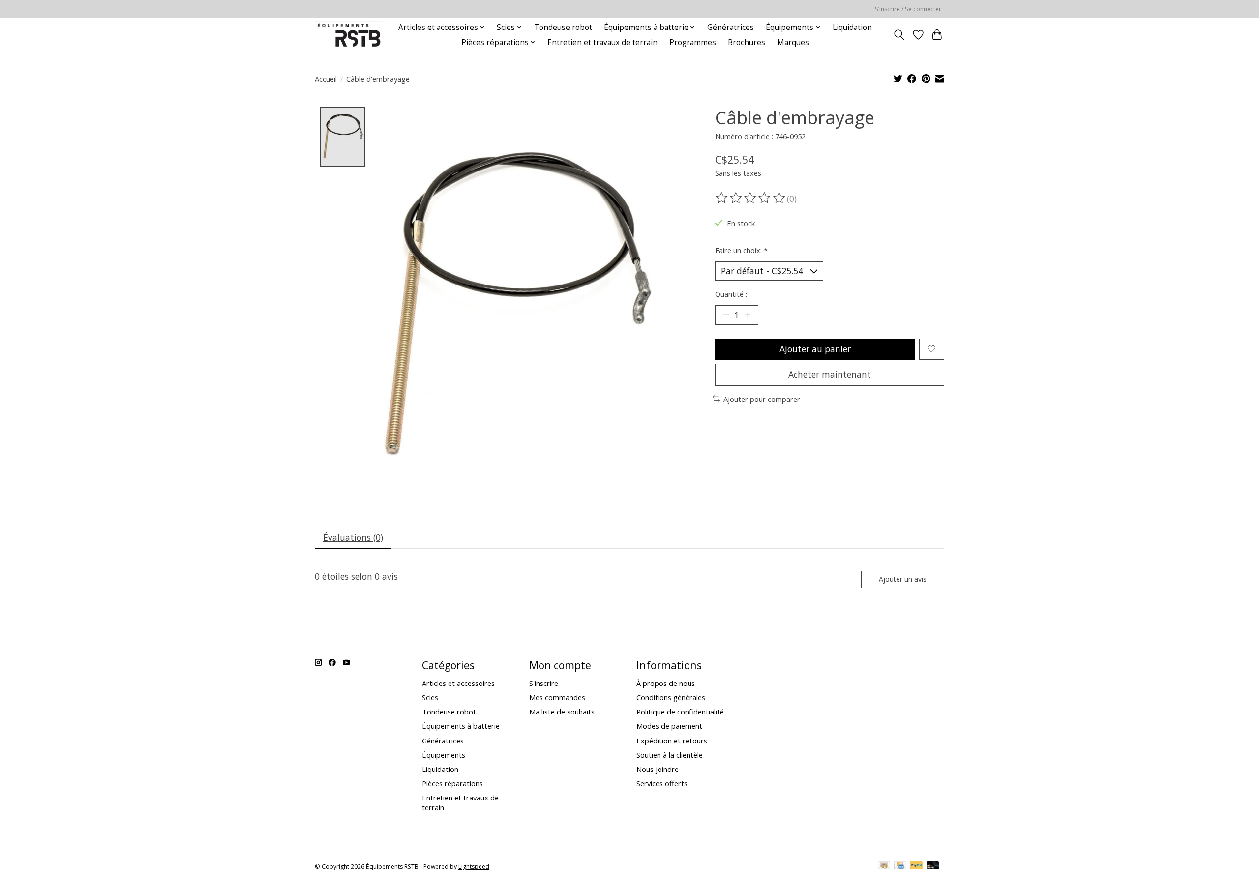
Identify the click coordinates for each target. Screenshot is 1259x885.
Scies (430, 697)
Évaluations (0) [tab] (353, 537)
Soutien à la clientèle (669, 755)
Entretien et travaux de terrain (602, 42)
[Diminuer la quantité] (726, 315)
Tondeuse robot (563, 27)
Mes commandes (557, 697)
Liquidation (852, 27)
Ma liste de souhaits (562, 711)
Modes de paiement (669, 726)
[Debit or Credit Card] (933, 866)
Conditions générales (670, 697)
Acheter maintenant (829, 374)
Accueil (326, 79)
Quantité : (731, 294)
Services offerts (662, 783)
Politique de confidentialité (680, 711)
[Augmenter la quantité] (747, 315)
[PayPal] (916, 866)
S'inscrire (543, 683)
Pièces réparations (452, 783)
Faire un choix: (741, 250)
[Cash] (884, 866)
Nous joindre (657, 769)
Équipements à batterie (461, 726)
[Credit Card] (900, 866)
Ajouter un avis (903, 579)
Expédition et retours (671, 740)
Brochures (746, 42)
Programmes (692, 42)
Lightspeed (473, 866)
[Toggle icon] (899, 35)
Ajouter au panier (815, 349)
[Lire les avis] (751, 198)
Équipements (443, 755)
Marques (793, 42)
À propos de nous (665, 683)
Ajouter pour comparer (761, 399)
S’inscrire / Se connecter (908, 9)
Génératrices (730, 27)
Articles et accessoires (458, 683)
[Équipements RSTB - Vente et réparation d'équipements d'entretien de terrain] (349, 34)
